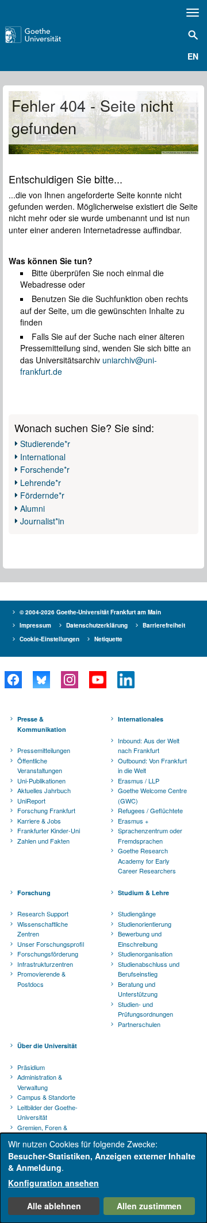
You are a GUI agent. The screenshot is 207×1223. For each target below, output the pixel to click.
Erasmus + (133, 820)
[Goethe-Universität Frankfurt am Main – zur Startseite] (46, 34)
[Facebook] (13, 680)
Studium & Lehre (143, 892)
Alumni (32, 508)
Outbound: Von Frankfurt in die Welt (152, 765)
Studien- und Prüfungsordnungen (145, 1009)
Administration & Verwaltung (39, 1082)
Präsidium (31, 1067)
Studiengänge (137, 913)
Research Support (42, 913)
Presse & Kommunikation (41, 724)
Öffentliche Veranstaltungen (39, 765)
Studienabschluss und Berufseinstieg (148, 969)
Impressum (35, 625)
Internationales (140, 719)
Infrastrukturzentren (45, 964)
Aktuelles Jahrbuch (44, 790)
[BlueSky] (41, 680)
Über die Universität (47, 1045)
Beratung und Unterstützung (138, 989)
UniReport (31, 800)
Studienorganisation (145, 953)
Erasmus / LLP (138, 780)
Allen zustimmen (149, 1206)
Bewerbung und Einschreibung (140, 938)
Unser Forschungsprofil (50, 943)
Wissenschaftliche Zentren (42, 929)
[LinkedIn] (126, 680)
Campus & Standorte (46, 1097)
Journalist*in (42, 521)
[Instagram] (69, 680)
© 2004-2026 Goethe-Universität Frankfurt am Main (90, 612)
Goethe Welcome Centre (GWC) (152, 795)
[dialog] (103, 1178)
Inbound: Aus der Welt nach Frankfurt (148, 745)
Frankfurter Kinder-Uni (48, 830)
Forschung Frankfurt (46, 810)
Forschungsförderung (47, 953)
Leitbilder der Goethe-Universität (47, 1112)
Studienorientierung (144, 923)
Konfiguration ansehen (53, 1183)
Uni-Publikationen (41, 780)
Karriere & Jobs (39, 820)
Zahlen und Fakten (43, 840)
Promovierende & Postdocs (41, 979)
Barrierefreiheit (164, 625)
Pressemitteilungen (43, 750)
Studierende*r (45, 443)
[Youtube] (97, 680)
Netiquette (108, 639)
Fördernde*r (42, 495)
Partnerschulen (139, 1024)
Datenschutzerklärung (97, 625)
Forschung (34, 892)
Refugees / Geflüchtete (150, 810)
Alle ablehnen (54, 1206)
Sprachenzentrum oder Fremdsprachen (150, 835)
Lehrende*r (40, 482)
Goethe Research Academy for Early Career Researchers (147, 860)
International (43, 456)
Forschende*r (45, 469)
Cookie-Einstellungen (49, 639)
